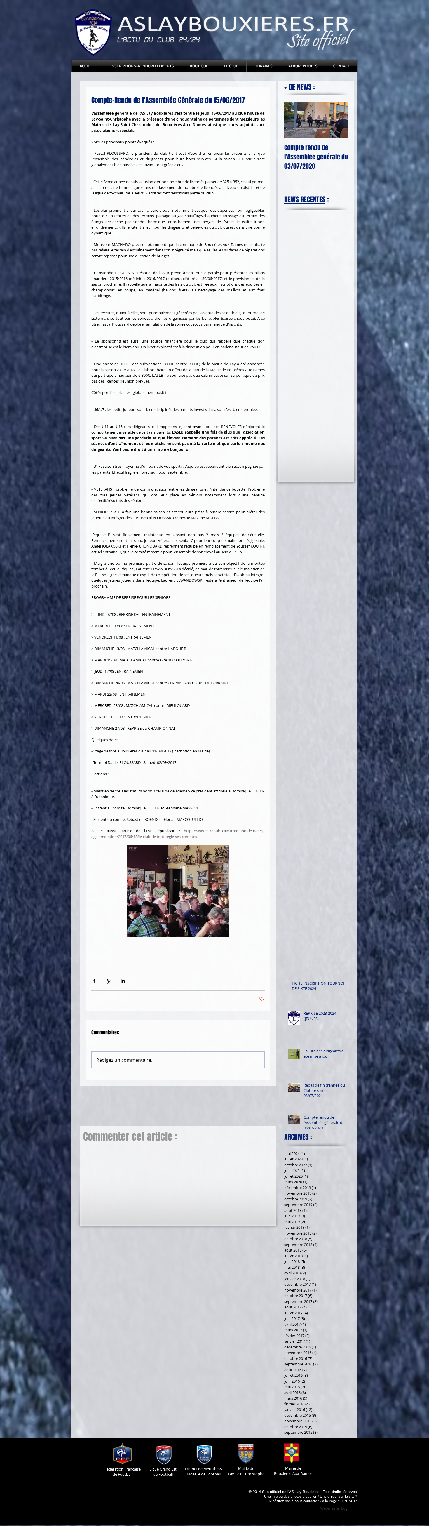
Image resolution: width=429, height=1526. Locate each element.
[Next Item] (339, 120)
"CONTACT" (347, 1501)
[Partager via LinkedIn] (122, 981)
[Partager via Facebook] (94, 981)
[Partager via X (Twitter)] (108, 981)
